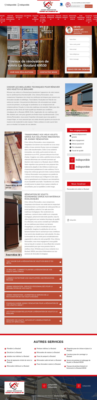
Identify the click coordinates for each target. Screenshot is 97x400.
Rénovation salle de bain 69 (72, 17)
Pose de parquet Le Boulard (46, 356)
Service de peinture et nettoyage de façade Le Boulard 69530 (78, 361)
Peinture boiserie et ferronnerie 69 (10, 18)
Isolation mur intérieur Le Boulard (18, 356)
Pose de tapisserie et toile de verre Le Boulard (19, 361)
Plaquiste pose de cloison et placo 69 (89, 19)
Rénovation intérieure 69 (50, 17)
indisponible (11, 5)
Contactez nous (48, 72)
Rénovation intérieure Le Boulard (18, 366)
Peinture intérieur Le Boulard (46, 348)
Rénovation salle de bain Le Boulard (49, 360)
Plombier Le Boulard (14, 348)
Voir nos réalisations (21, 72)
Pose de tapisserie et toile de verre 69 (42, 19)
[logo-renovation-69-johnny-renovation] (48, 6)
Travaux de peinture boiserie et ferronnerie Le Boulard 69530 (77, 367)
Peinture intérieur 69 (58, 17)
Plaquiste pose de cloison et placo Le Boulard (79, 349)
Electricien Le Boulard (14, 352)
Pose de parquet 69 (65, 17)
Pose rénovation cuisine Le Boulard (49, 364)
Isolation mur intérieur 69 (35, 18)
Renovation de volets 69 (19, 17)
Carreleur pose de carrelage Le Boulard (77, 355)
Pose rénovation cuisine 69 (81, 17)
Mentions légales (59, 396)
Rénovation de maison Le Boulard (48, 352)
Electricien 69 (27, 16)
